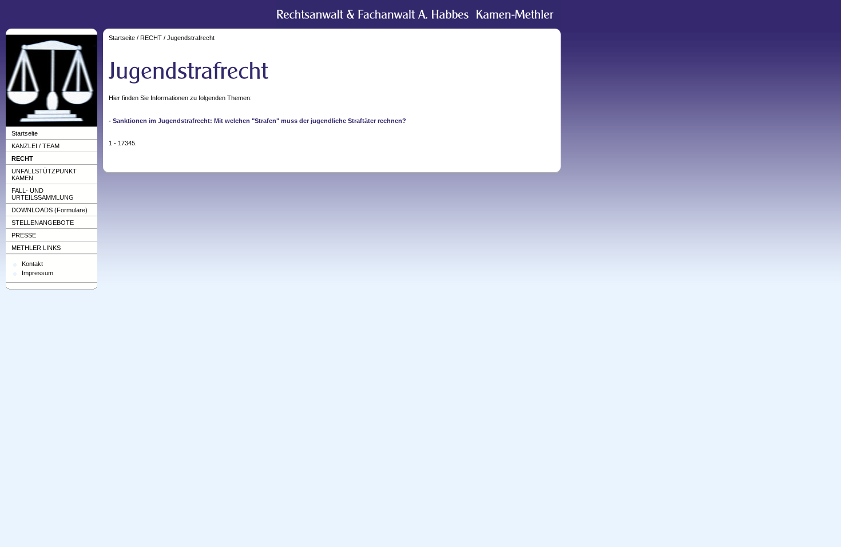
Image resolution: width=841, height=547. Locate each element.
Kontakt (32, 263)
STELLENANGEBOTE (42, 222)
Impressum (37, 272)
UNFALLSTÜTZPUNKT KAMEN (44, 174)
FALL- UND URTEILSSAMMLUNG (42, 194)
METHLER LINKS (36, 247)
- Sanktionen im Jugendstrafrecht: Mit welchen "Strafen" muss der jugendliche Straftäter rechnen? (257, 120)
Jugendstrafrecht (191, 37)
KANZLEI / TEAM (35, 145)
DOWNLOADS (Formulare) (49, 210)
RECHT (22, 158)
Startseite (24, 133)
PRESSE (23, 235)
